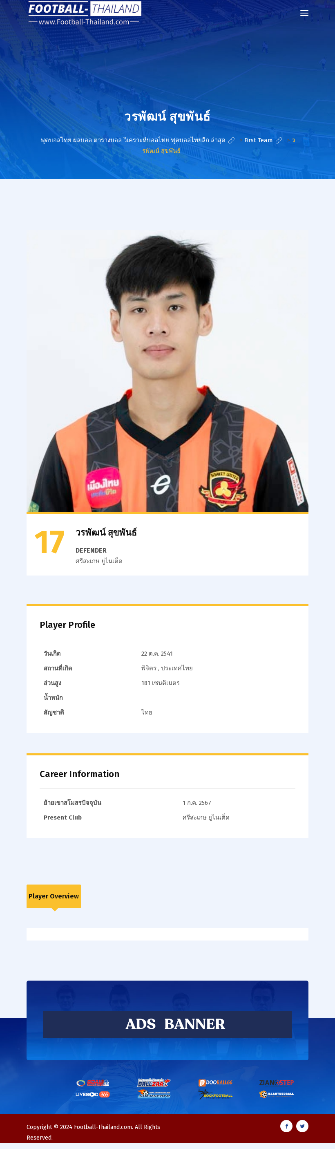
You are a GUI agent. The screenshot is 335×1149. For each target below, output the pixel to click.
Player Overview (54, 896)
